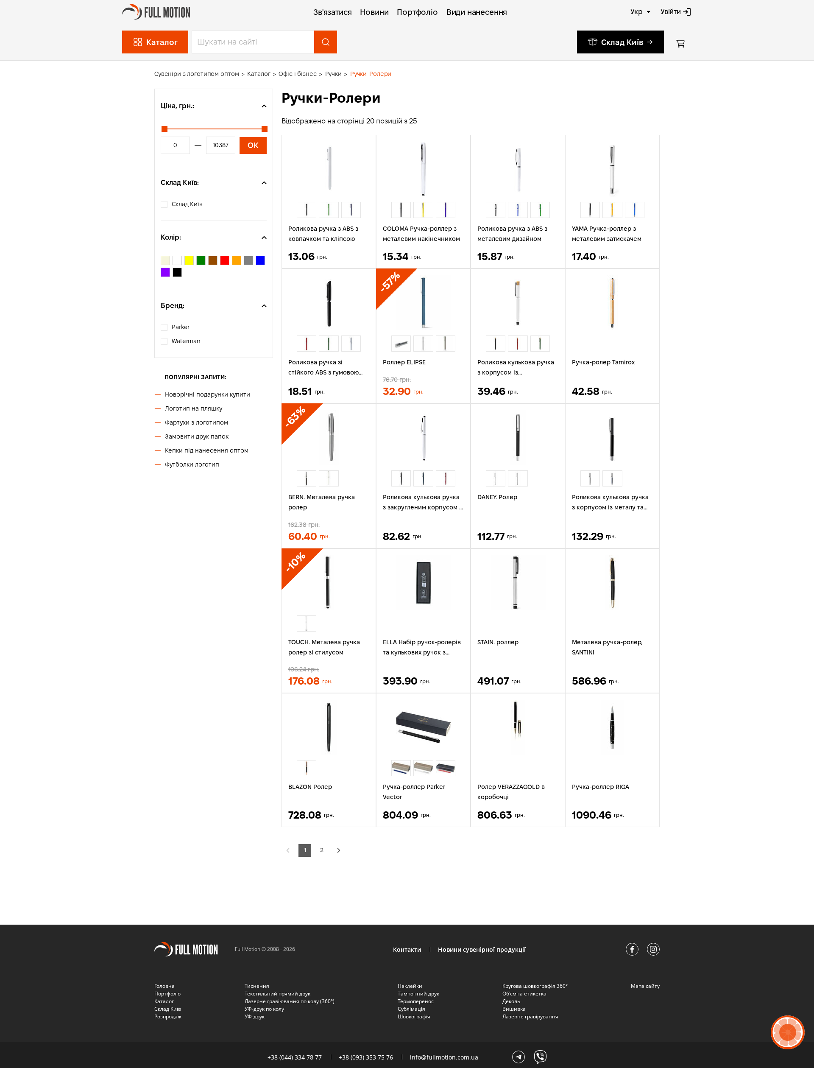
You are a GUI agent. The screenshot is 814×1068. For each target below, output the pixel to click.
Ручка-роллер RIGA (600, 786)
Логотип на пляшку (193, 408)
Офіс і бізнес (297, 73)
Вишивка (514, 1008)
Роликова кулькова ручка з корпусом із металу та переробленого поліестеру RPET (610, 503)
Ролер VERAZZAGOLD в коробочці (511, 791)
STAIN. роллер (498, 642)
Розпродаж (167, 1016)
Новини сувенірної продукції (482, 949)
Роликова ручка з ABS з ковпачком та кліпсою (323, 233)
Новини (374, 12)
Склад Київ (622, 42)
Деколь (511, 1001)
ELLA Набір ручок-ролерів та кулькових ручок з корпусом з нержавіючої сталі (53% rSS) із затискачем (422, 648)
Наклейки (410, 986)
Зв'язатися (332, 12)
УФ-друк (255, 1016)
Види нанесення (476, 12)
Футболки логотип (192, 464)
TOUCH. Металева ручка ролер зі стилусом (324, 647)
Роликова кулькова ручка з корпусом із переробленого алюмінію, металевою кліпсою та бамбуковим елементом (516, 368)
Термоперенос (416, 1001)
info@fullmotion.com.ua (444, 1057)
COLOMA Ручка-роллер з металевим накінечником (421, 233)
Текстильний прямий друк (277, 993)
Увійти (671, 11)
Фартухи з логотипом (196, 422)
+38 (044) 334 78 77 (295, 1057)
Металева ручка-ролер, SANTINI (607, 647)
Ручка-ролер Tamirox (603, 362)
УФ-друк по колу (264, 1008)
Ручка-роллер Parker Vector (414, 791)
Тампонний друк (418, 993)
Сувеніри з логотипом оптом (196, 73)
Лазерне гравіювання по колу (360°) (290, 1001)
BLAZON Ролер (310, 786)
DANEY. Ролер (497, 497)
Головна (164, 986)
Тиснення (257, 986)
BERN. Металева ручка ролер (321, 502)
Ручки (333, 73)
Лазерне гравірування (530, 1016)
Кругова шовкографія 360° (535, 986)
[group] (306, 210)
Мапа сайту (645, 986)
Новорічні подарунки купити (207, 394)
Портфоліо (417, 12)
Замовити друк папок (197, 436)
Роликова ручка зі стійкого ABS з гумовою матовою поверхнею (323, 368)
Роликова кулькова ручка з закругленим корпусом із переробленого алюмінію (423, 503)
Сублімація (411, 1008)
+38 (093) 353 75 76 (366, 1057)
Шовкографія (414, 1016)
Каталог (258, 73)
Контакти (407, 949)
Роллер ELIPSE (404, 362)
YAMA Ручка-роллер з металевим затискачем (606, 233)
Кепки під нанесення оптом (206, 450)
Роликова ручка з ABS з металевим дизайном (512, 233)
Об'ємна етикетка (524, 993)
